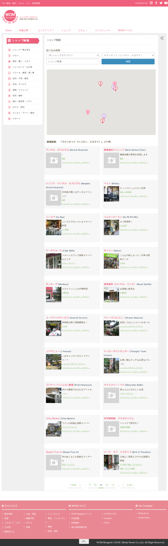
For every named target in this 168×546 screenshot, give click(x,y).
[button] (104, 116)
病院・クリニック (20, 90)
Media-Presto (143, 513)
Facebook (108, 518)
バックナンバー (102, 30)
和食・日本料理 (125, 192)
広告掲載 (75, 518)
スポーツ (17, 118)
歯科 (63, 158)
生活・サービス (19, 84)
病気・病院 (53, 531)
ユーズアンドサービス (66, 317)
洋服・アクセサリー (134, 464)
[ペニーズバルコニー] (111, 335)
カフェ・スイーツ (68, 263)
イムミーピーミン (121, 216)
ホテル (29, 523)
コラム (81, 30)
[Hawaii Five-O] (53, 469)
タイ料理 (65, 229)
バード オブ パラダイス (127, 451)
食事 (28, 527)
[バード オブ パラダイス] (111, 469)
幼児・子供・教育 (20, 78)
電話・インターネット (55, 520)
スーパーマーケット (69, 427)
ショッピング (54, 514)
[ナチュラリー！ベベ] (111, 402)
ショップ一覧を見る (21, 50)
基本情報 (8, 514)
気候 (6, 518)
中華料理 (65, 293)
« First (73, 484)
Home (8, 30)
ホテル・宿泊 (18, 107)
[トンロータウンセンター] (111, 372)
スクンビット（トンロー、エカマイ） (76, 162)
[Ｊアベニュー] (53, 368)
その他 (122, 263)
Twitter (106, 523)
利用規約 (75, 523)
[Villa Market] (53, 436)
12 (106, 484)
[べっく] (111, 201)
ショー (64, 393)
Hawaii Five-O (62, 451)
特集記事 (23, 30)
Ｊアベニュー (58, 351)
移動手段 (30, 518)
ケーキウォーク (60, 250)
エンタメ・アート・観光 (23, 113)
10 (95, 484)
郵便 (50, 527)
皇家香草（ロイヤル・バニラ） (127, 284)
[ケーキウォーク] (53, 268)
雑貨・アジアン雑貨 (127, 468)
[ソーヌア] (53, 234)
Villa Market (60, 418)
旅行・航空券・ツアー (22, 101)
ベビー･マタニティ (127, 393)
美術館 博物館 (125, 427)
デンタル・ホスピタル (67, 149)
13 (112, 484)
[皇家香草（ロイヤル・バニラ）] (111, 301)
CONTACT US (141, 3)
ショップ (66, 30)
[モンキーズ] (53, 301)
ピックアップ (45, 30)
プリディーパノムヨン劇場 (69, 384)
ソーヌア (55, 216)
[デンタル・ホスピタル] (53, 167)
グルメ (16, 55)
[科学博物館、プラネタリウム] (111, 436)
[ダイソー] (111, 268)
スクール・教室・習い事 (23, 73)
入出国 (7, 527)
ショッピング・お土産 (22, 67)
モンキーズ (57, 284)
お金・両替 (31, 514)
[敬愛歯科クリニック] (111, 167)
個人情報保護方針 (79, 527)
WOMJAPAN (144, 518)
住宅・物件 (17, 95)
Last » (130, 484)
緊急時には (9, 531)
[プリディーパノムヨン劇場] (53, 402)
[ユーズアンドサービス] (53, 335)
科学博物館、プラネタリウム (119, 418)
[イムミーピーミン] (111, 234)
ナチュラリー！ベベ (123, 384)
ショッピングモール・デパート (131, 326)
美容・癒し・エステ (21, 61)
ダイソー (112, 250)
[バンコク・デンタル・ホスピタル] (53, 205)
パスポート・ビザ (12, 523)
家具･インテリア (68, 464)
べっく (111, 183)
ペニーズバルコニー (123, 317)
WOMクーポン (125, 30)
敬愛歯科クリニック (125, 149)
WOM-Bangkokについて (81, 514)
